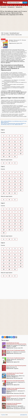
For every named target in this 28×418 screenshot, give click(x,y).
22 (9, 150)
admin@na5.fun (23, 414)
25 (3, 153)
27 (15, 153)
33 (3, 232)
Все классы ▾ (3, 7)
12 (20, 141)
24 (20, 150)
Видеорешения (19, 7)
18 (9, 147)
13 (3, 144)
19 (15, 147)
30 (9, 156)
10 (9, 141)
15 (15, 144)
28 (20, 153)
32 (20, 229)
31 (15, 156)
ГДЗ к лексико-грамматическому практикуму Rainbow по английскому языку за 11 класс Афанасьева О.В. (13, 124)
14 (9, 144)
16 (20, 144)
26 (9, 153)
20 (20, 147)
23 (15, 150)
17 (3, 147)
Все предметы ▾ (11, 7)
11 (15, 141)
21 (3, 150)
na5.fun (3, 414)
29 (3, 156)
